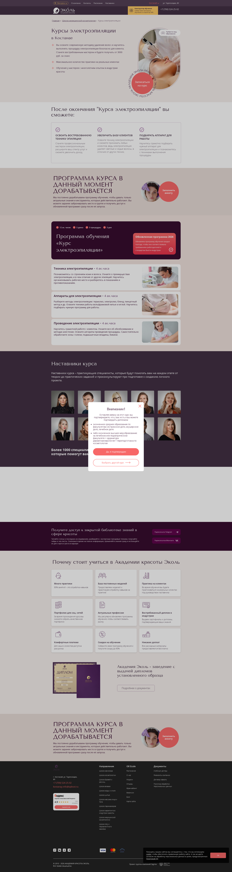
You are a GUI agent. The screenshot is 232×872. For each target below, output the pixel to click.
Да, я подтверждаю (116, 451)
